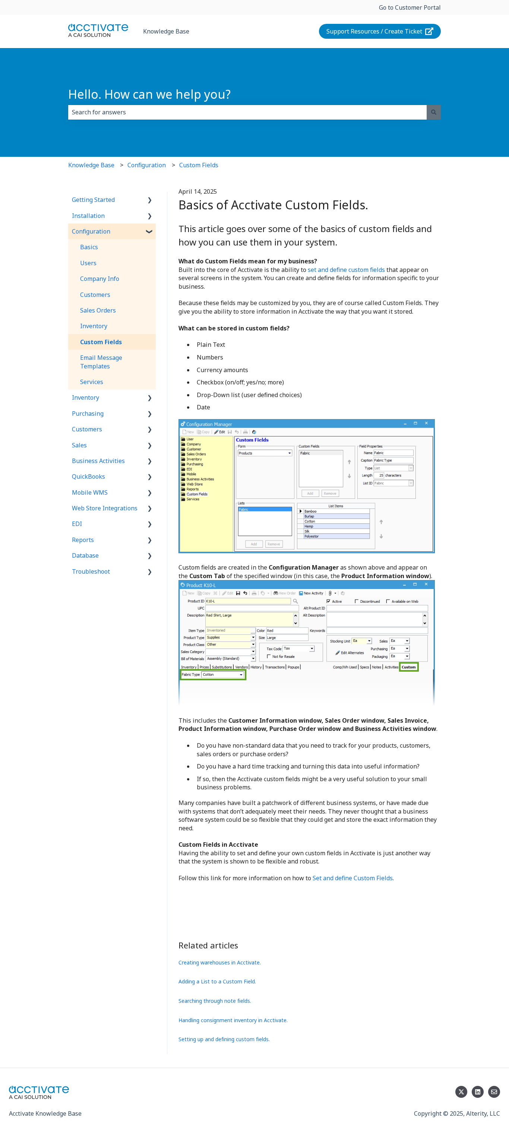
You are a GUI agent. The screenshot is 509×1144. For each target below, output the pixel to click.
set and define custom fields (346, 270)
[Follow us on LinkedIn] (478, 1092)
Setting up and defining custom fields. (224, 1039)
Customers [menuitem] (95, 295)
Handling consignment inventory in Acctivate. (233, 1020)
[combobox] (247, 112)
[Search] (434, 112)
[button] (150, 200)
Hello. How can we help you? (149, 94)
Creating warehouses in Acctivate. (219, 962)
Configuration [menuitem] (91, 231)
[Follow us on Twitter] (461, 1092)
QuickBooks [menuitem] (88, 476)
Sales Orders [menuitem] (98, 310)
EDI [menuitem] (77, 524)
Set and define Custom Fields (353, 878)
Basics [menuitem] (89, 247)
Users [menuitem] (88, 263)
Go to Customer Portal (410, 7)
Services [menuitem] (91, 382)
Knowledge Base (166, 31)
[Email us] (494, 1092)
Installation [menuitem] (88, 216)
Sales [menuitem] (79, 445)
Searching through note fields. (214, 1000)
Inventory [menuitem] (93, 326)
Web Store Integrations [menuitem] (104, 508)
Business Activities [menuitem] (98, 461)
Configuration (146, 165)
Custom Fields (198, 165)
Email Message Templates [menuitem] (101, 362)
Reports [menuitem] (83, 540)
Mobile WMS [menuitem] (90, 492)
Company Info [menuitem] (99, 279)
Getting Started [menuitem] (93, 200)
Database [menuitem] (85, 555)
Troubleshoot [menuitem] (91, 571)
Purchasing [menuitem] (88, 413)
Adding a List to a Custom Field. (217, 981)
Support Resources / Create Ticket (374, 31)
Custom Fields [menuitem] (101, 342)
